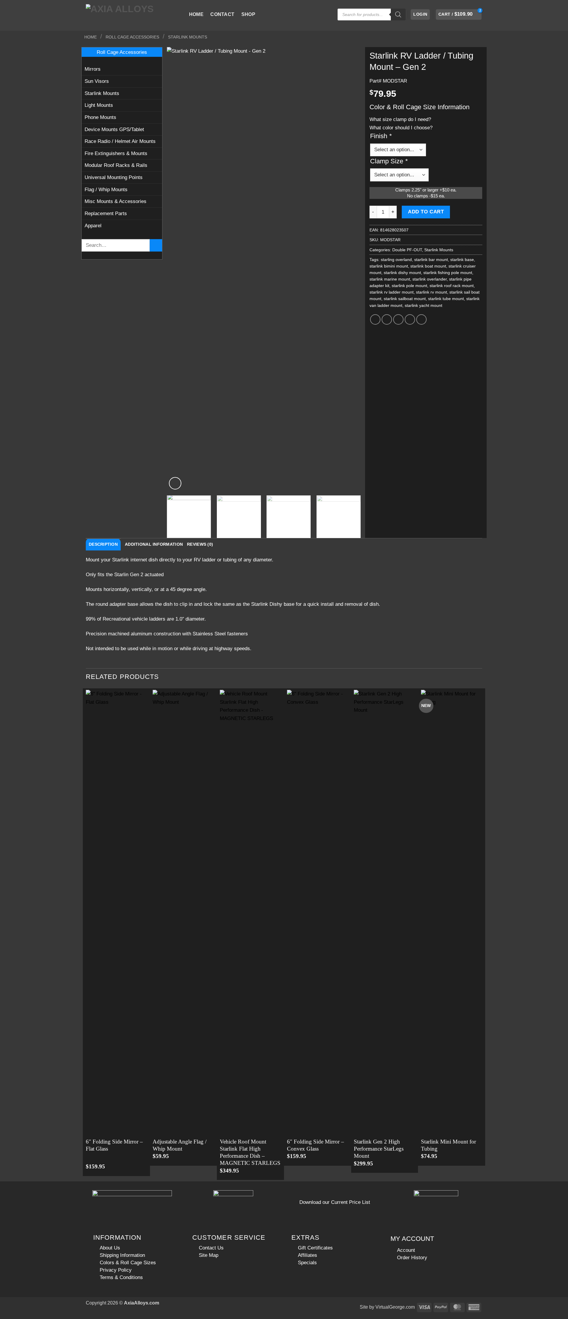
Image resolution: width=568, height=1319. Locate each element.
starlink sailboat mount (405, 298)
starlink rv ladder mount (391, 292)
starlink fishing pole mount (447, 272)
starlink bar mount (431, 259)
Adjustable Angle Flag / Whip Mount (179, 1145)
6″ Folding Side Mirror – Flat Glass (114, 1145)
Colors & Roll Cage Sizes (128, 1262)
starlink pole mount (409, 285)
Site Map (208, 1255)
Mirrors (93, 69)
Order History (412, 1257)
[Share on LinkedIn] (421, 319)
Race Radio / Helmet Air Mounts (120, 141)
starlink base (462, 259)
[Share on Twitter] (387, 319)
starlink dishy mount (402, 272)
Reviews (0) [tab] (200, 544)
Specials (307, 1262)
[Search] (398, 14)
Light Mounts (99, 105)
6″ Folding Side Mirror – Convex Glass (315, 1145)
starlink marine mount (389, 279)
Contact (222, 14)
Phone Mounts (100, 117)
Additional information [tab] (154, 544)
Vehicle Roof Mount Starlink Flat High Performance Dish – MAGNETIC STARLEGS (250, 1152)
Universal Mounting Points (114, 177)
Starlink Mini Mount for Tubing (448, 1145)
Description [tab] (103, 544)
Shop (248, 14)
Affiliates (307, 1255)
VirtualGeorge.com (395, 1307)
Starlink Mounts (187, 37)
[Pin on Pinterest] (410, 319)
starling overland (396, 259)
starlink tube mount (446, 298)
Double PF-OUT (407, 249)
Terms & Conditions (121, 1277)
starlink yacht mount (423, 305)
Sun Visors (97, 81)
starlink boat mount (428, 266)
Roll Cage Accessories (132, 37)
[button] (420, 14)
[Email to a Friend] (398, 319)
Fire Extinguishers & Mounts (116, 153)
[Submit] (156, 245)
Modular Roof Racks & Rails (116, 165)
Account (406, 1250)
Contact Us (211, 1248)
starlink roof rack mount (452, 285)
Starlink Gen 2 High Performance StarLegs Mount (379, 1148)
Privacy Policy (116, 1270)
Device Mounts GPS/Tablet (114, 129)
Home (196, 14)
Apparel (93, 225)
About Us (110, 1248)
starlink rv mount (431, 292)
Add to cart (426, 212)
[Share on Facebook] (375, 319)
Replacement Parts (106, 213)
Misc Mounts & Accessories (115, 201)
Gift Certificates (315, 1248)
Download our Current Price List (334, 1202)
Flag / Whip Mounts (106, 189)
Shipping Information (122, 1255)
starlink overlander (429, 279)
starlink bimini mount (388, 266)
